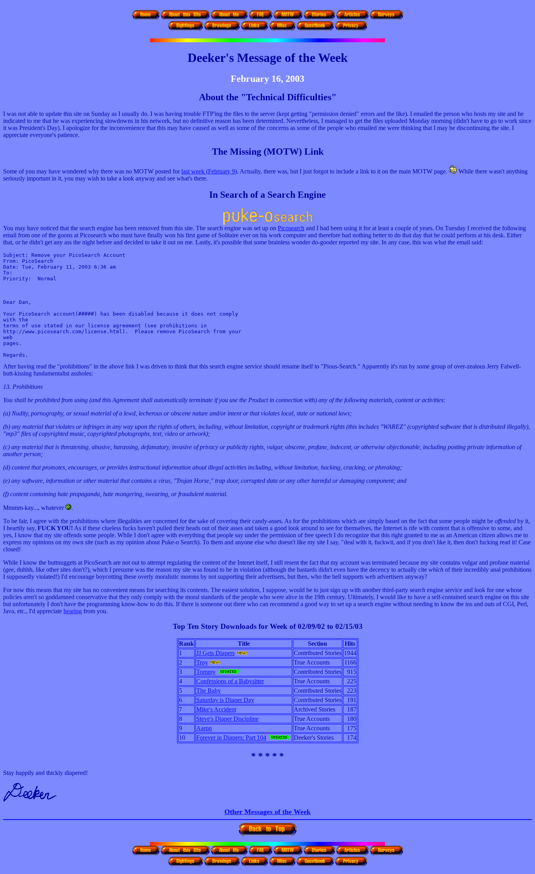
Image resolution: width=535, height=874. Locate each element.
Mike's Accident (216, 709)
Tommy (205, 671)
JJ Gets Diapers (215, 653)
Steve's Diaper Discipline (227, 718)
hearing (72, 611)
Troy (202, 662)
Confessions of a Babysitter (230, 681)
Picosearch (291, 228)
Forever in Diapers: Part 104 (231, 737)
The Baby (208, 690)
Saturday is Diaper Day (225, 700)
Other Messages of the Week (267, 812)
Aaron (204, 728)
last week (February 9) (209, 171)
